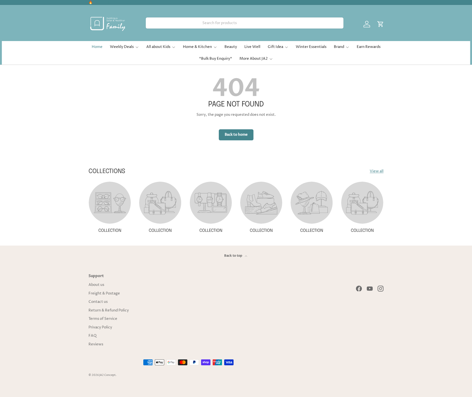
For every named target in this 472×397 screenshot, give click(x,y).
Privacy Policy (100, 327)
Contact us (98, 301)
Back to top (233, 255)
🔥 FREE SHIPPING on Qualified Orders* (121, 2)
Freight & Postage (104, 293)
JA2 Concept (107, 375)
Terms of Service (102, 318)
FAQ (92, 335)
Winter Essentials (311, 46)
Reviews (95, 344)
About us (96, 284)
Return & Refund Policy (108, 310)
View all (377, 171)
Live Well (252, 46)
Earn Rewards (369, 46)
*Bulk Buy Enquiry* (215, 58)
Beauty (230, 46)
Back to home (236, 134)
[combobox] (244, 23)
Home (97, 46)
